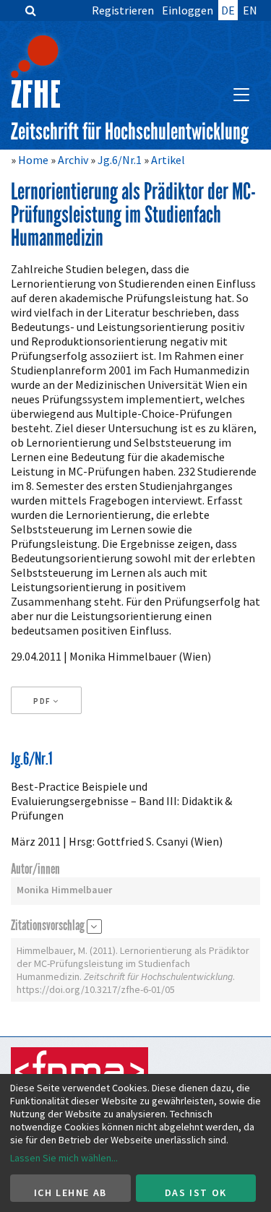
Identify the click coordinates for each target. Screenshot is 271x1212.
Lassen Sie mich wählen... (64, 1157)
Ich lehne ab (70, 1192)
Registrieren (123, 10)
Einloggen (187, 10)
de (228, 10)
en (250, 10)
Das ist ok (196, 1192)
